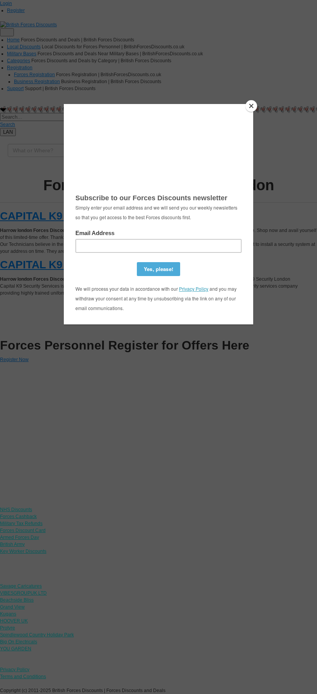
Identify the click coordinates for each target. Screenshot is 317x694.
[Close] (251, 106)
